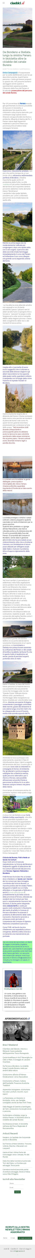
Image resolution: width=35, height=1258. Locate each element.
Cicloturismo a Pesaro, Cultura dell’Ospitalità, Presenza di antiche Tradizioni (16, 1083)
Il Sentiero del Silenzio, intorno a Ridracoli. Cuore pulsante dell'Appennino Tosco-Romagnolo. (16, 1051)
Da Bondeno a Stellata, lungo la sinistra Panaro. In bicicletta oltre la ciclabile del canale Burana (16, 1117)
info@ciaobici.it (23, 958)
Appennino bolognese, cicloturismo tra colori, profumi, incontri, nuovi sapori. (16, 1092)
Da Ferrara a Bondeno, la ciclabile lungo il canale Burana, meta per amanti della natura (16, 1068)
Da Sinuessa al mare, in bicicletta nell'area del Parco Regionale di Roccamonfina (15, 1126)
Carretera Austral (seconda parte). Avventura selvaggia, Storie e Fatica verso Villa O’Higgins (16, 1172)
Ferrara (23, 103)
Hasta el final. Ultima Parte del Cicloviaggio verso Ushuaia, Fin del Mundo (16, 1154)
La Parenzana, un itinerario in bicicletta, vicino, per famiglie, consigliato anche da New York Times (17, 1100)
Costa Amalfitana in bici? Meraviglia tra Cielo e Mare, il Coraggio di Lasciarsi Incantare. (17, 1059)
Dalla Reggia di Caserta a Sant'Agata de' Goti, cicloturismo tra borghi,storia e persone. (17, 1109)
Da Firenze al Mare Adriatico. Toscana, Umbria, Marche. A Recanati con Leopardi (17, 1146)
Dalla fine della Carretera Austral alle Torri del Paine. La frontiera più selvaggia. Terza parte (17, 1163)
